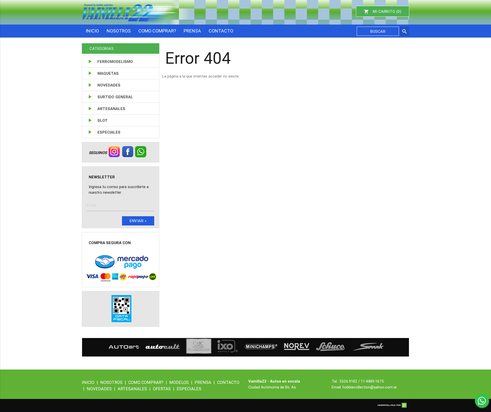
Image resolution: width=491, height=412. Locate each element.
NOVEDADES (101, 389)
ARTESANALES (134, 389)
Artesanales (111, 108)
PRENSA (192, 31)
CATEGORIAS (102, 48)
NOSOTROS (119, 31)
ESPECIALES (189, 389)
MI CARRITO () (382, 11)
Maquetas (108, 73)
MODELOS (180, 382)
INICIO (92, 31)
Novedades (108, 85)
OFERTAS (163, 389)
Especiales (108, 132)
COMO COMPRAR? (157, 31)
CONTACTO (221, 31)
